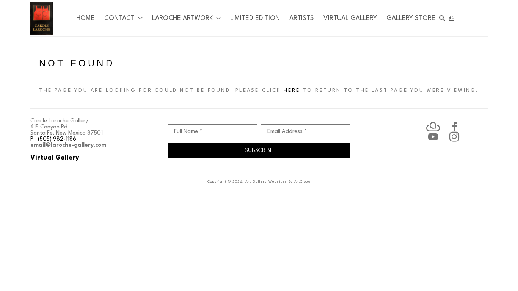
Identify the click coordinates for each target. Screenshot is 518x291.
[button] (123, 18)
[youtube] (433, 137)
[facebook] (454, 127)
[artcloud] (433, 127)
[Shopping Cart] (451, 18)
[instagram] (454, 137)
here (292, 90)
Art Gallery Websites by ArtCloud (278, 181)
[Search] (442, 18)
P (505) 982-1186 (53, 139)
